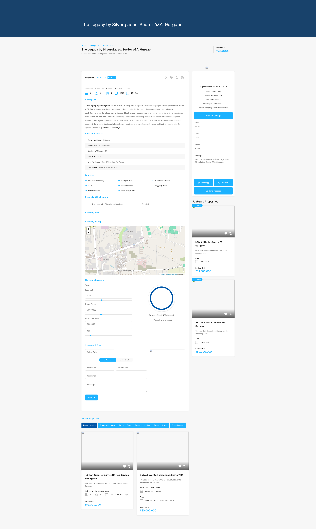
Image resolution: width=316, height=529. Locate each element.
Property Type (125, 425)
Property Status (160, 425)
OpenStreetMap (172, 274)
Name (197, 123)
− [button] (88, 232)
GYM (90, 185)
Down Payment (92, 318)
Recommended (89, 425)
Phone (197, 145)
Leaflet (163, 274)
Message (198, 156)
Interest (89, 290)
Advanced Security (96, 180)
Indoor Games (127, 185)
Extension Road (109, 45)
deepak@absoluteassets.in (216, 108)
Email (197, 134)
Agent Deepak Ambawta (213, 86)
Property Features (107, 425)
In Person (107, 360)
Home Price (90, 304)
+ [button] (88, 228)
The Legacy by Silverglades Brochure (107, 204)
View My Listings (213, 116)
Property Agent (178, 425)
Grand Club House (162, 180)
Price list (145, 204)
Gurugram (94, 45)
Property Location (142, 425)
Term (87, 285)
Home (84, 45)
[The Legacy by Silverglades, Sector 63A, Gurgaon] (135, 246)
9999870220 (216, 92)
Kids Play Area (94, 191)
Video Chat (124, 360)
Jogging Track (161, 185)
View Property (107, 462)
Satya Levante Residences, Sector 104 (161, 475)
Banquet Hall (126, 180)
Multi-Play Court (128, 191)
